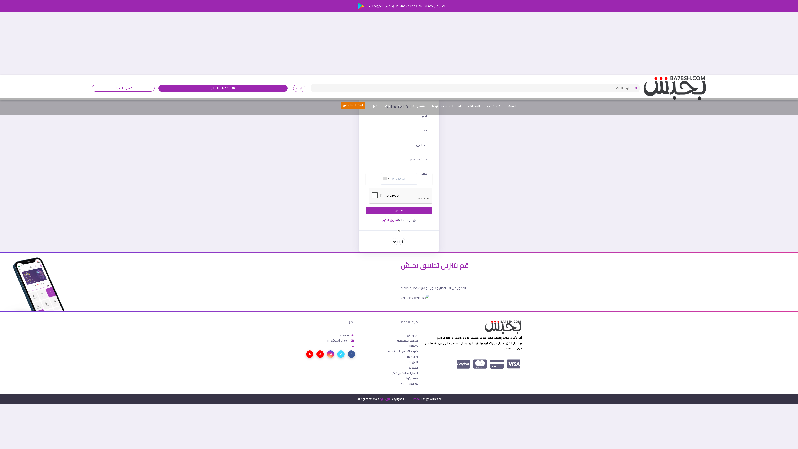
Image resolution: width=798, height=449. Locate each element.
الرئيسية (513, 106)
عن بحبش (412, 335)
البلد (300, 88)
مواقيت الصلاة (394, 106)
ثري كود (385, 399)
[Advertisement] (399, 44)
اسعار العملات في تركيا (446, 106)
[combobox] (386, 178)
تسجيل (399, 210)
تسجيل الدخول (123, 88)
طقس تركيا (418, 106)
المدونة (474, 106)
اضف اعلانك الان (220, 88)
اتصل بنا (373, 106)
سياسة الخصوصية (407, 340)
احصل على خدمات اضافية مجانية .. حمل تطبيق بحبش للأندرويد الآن (407, 5)
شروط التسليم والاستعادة (403, 351)
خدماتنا (413, 345)
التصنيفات (495, 106)
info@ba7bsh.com (338, 340)
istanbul (344, 335)
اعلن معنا (412, 356)
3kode (416, 399)
